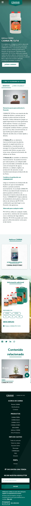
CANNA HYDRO (15, 425)
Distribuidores (15, 407)
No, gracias (15, 503)
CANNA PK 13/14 (7, 382)
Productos (15, 414)
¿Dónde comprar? (10, 64)
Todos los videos (15, 443)
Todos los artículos (15, 440)
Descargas (15, 448)
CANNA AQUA (15, 420)
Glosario (15, 456)
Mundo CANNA (15, 404)
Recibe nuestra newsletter (15, 475)
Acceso (16, 463)
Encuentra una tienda (16, 469)
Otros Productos (15, 432)
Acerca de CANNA (15, 401)
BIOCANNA (15, 427)
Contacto (15, 409)
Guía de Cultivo (15, 445)
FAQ (15, 453)
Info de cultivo (15, 437)
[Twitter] (6, 342)
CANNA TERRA (15, 417)
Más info (9, 499)
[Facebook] (2, 342)
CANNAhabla (15, 450)
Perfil (15, 460)
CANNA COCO (15, 422)
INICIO (10, 395)
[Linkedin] (10, 342)
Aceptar (6, 503)
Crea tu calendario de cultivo (14, 81)
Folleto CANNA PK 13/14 (12, 326)
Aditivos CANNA (15, 430)
